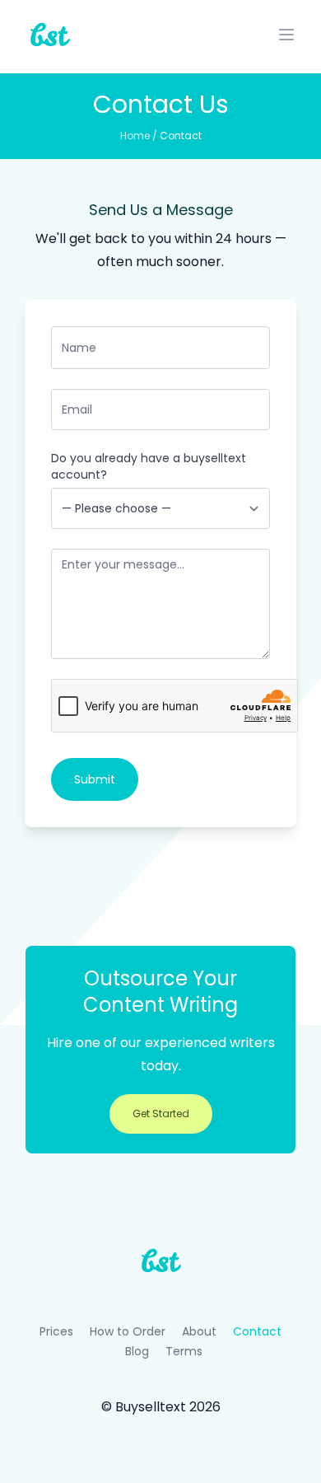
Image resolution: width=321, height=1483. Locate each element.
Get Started (161, 1113)
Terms (183, 1351)
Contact (181, 136)
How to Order (127, 1331)
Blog (137, 1351)
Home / (140, 136)
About (199, 1331)
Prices (56, 1331)
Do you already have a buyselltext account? (148, 466)
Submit (94, 779)
